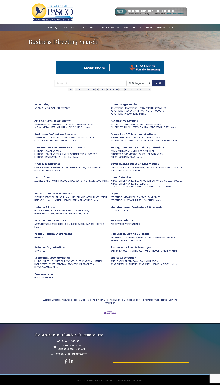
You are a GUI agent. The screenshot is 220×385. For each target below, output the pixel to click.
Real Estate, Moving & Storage (130, 234)
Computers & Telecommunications (133, 134)
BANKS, (82, 167)
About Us (87, 27)
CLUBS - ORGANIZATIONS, (123, 157)
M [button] (110, 89)
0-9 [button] (70, 89)
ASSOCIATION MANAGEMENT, (71, 137)
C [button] (82, 89)
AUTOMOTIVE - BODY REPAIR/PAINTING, (144, 124)
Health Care (42, 177)
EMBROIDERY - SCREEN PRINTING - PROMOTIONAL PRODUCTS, (64, 264)
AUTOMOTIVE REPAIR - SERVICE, (126, 127)
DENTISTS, (80, 181)
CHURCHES (39, 251)
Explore (144, 27)
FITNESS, (167, 264)
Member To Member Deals (124, 300)
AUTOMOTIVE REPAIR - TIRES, (156, 127)
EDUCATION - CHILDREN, (122, 170)
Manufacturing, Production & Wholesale (136, 207)
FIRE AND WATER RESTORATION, (92, 197)
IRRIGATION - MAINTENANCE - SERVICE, (53, 200)
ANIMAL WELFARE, (119, 151)
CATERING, (166, 251)
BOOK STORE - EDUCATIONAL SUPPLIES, (83, 261)
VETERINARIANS (132, 224)
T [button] (131, 89)
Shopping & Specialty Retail (52, 257)
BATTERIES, (91, 137)
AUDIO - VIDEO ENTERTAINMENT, (49, 127)
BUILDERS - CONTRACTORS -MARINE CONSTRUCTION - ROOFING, (66, 154)
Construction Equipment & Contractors (59, 147)
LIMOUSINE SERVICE (43, 277)
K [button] (105, 89)
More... (142, 114)
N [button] (113, 89)
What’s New (108, 27)
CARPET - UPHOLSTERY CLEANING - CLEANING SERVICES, (138, 186)
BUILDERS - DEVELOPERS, (46, 157)
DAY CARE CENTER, (95, 224)
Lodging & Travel (45, 207)
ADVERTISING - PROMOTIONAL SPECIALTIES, (146, 108)
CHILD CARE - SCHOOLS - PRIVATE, (128, 167)
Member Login (165, 27)
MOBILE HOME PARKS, (44, 213)
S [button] (128, 89)
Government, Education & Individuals (135, 164)
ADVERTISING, (117, 108)
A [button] (76, 89)
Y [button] (146, 89)
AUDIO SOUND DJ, (75, 127)
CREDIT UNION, (94, 167)
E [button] (88, 89)
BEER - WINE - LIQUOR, (149, 251)
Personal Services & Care (50, 220)
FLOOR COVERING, (43, 267)
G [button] (94, 89)
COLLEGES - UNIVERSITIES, (158, 167)
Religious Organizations (49, 247)
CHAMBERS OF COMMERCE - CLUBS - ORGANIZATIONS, (137, 154)
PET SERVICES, (117, 224)
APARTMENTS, (117, 237)
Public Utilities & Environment (53, 234)
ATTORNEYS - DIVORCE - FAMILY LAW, (141, 197)
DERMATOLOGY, (93, 181)
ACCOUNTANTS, (42, 108)
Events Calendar (89, 300)
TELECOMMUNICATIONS (166, 140)
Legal (114, 193)
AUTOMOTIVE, (117, 124)
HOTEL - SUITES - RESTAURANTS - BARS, (70, 210)
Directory (52, 27)
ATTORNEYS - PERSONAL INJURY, (126, 200)
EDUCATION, (177, 167)
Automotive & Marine (124, 120)
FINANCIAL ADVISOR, (44, 170)
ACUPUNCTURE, (42, 224)
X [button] (143, 89)
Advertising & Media (124, 104)
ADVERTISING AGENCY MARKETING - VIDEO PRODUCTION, (138, 111)
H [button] (97, 89)
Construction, (66, 157)
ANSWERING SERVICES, (45, 137)
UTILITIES (38, 237)
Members (68, 27)
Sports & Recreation (123, 257)
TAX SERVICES (63, 108)
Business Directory (52, 300)
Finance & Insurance (47, 164)
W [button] (140, 89)
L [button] (107, 89)
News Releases (71, 300)
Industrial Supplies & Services (53, 193)
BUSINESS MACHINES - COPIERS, (126, 137)
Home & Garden (121, 177)
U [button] (134, 89)
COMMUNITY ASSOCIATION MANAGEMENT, (145, 237)
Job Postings (146, 300)
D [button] (85, 89)
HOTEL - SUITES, (42, 210)
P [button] (119, 89)
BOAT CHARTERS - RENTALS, (124, 264)
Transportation (44, 274)
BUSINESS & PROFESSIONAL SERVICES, (52, 140)
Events (127, 27)
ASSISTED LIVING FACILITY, (47, 181)
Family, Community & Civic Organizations (137, 147)
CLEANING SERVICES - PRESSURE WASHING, (55, 197)
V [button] (137, 89)
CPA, (53, 108)
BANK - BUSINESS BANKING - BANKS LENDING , (56, 167)
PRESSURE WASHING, (83, 200)
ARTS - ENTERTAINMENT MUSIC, (80, 124)
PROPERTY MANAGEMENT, (123, 240)
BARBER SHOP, (57, 224)
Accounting (42, 104)
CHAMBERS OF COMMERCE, (141, 151)
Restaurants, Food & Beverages (131, 247)
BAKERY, (114, 251)
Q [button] (122, 89)
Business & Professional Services (55, 134)
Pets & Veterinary (122, 220)
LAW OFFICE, (149, 200)
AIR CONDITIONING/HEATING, (125, 181)
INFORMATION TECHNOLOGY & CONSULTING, (132, 140)
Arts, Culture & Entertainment (53, 120)
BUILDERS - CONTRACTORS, (47, 151)
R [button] (125, 89)
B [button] (79, 89)
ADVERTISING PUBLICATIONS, (124, 114)
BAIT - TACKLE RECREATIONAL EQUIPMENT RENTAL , (135, 261)
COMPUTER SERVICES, (152, 137)
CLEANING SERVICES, (75, 224)
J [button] (102, 89)
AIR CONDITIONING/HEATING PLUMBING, (130, 184)
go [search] (159, 83)
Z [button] (149, 89)
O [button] (117, 89)
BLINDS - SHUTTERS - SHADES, (48, 261)
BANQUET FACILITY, (128, 251)
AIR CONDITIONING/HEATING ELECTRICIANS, (161, 181)
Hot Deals (104, 300)
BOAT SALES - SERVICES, (150, 264)
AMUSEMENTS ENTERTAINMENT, (49, 124)
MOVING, (171, 237)
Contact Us (161, 300)
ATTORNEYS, (117, 197)
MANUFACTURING (119, 210)
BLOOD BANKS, (67, 181)
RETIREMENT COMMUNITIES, (69, 213)
